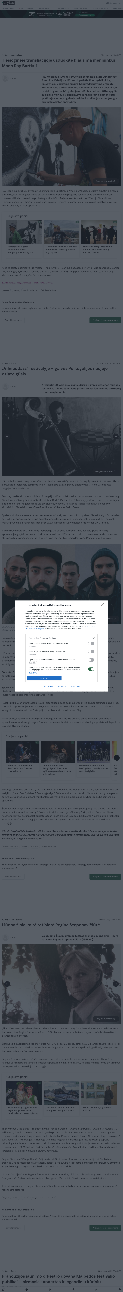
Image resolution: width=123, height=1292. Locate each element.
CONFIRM (44, 678)
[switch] (91, 643)
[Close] (103, 605)
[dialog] (61, 646)
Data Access (61, 687)
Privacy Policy (75, 687)
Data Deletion (48, 687)
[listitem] (61, 638)
